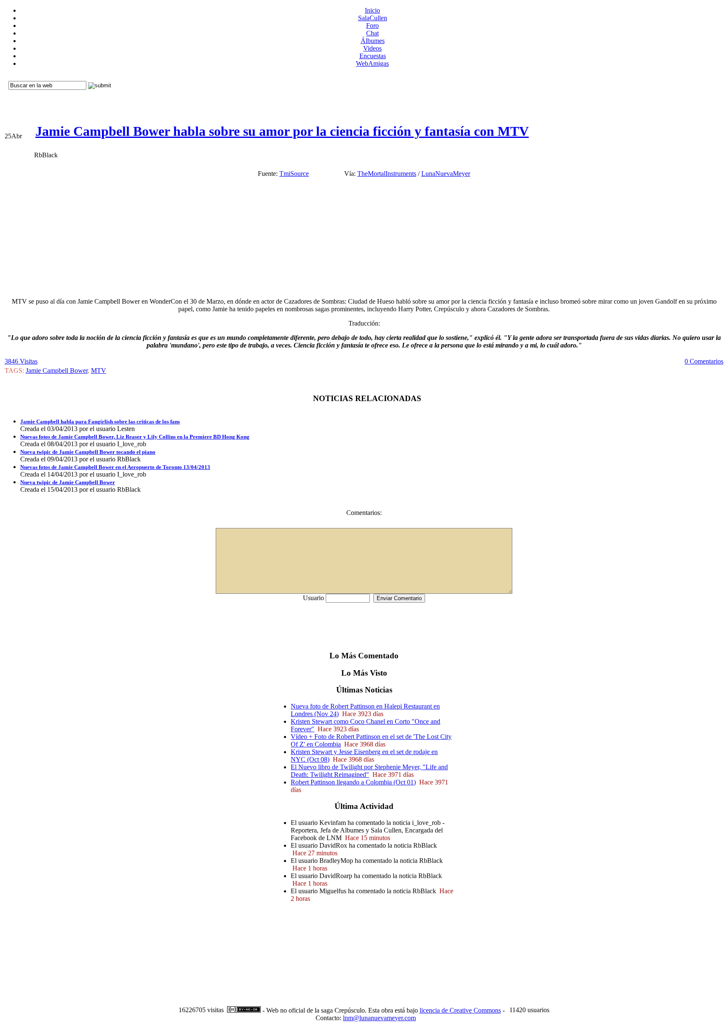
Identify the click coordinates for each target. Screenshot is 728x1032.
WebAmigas (372, 63)
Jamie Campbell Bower (57, 370)
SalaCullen (372, 18)
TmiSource (294, 173)
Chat (372, 33)
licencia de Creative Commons (460, 1010)
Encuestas (372, 55)
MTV (98, 370)
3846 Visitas (21, 361)
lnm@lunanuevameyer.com (379, 1017)
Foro (372, 25)
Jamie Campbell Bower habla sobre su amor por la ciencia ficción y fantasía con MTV (282, 131)
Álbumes (373, 40)
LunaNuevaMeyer (445, 173)
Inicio (372, 10)
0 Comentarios (704, 361)
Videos (372, 48)
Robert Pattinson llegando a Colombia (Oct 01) (353, 782)
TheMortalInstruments (386, 173)
